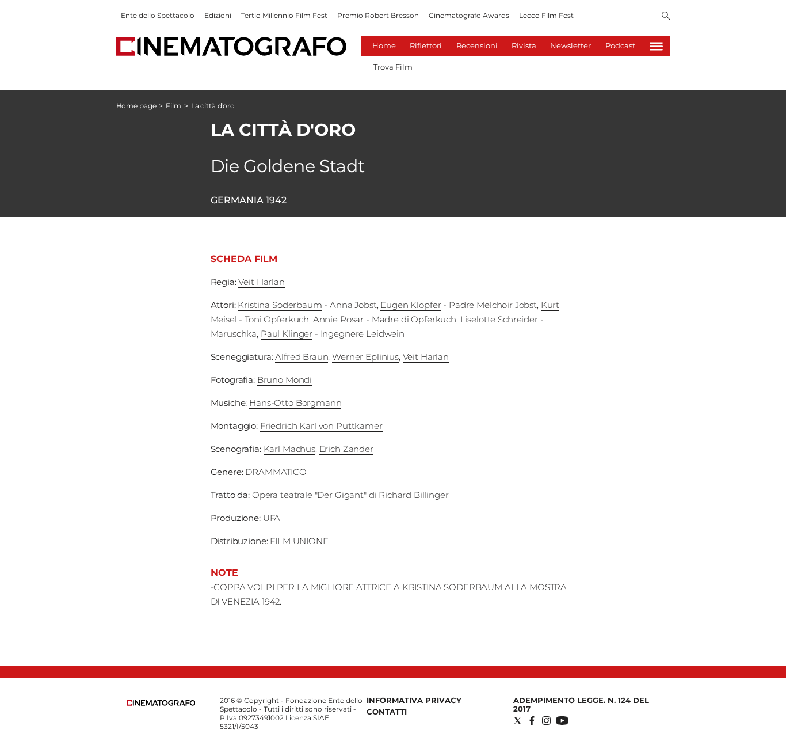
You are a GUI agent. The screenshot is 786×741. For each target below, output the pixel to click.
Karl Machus (289, 448)
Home (384, 45)
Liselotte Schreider (499, 319)
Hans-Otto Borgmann (295, 402)
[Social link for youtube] (562, 720)
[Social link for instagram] (546, 720)
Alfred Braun (301, 356)
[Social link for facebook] (532, 720)
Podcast (620, 45)
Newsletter (570, 45)
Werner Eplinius (365, 356)
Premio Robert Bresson (378, 15)
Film (173, 105)
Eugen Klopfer (410, 304)
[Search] (666, 17)
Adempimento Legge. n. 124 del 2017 (581, 704)
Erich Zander (346, 448)
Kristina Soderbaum (280, 304)
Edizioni (217, 15)
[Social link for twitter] (517, 720)
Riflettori (426, 45)
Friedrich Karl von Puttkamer (321, 425)
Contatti (387, 711)
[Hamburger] (656, 46)
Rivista (524, 45)
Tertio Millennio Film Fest (284, 15)
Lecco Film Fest (546, 15)
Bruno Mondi (284, 379)
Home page (136, 105)
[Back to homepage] (161, 703)
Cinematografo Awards (469, 15)
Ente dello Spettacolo (157, 15)
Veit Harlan (261, 281)
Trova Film (393, 66)
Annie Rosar (338, 319)
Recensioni (477, 45)
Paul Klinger (286, 333)
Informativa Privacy (414, 700)
